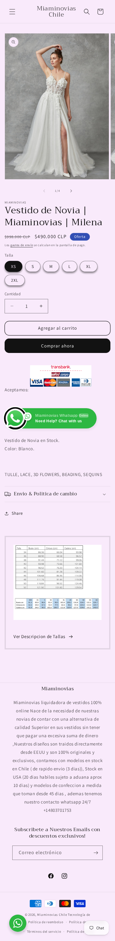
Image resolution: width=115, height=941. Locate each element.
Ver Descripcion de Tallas (39, 636)
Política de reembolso (45, 922)
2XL (14, 280)
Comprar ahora (57, 346)
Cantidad (13, 293)
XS (13, 266)
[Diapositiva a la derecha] (71, 191)
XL (88, 266)
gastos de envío (21, 245)
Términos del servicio (44, 931)
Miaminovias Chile (52, 914)
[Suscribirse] (95, 853)
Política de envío (80, 931)
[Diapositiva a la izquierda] (44, 191)
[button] (12, 11)
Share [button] (17, 513)
